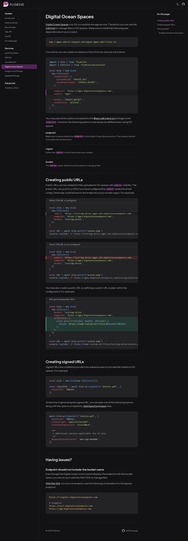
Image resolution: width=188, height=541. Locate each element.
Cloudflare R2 (10, 62)
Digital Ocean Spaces (14, 67)
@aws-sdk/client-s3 (104, 118)
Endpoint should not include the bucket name (172, 33)
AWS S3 (8, 57)
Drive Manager (11, 41)
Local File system (11, 53)
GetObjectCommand (94, 406)
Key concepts (10, 27)
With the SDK (53, 483)
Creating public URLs (165, 20)
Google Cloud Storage (14, 71)
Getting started (11, 23)
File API (8, 36)
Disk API (8, 32)
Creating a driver (12, 88)
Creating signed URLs (166, 25)
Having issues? (163, 29)
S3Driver (50, 28)
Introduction (10, 18)
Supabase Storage (12, 76)
